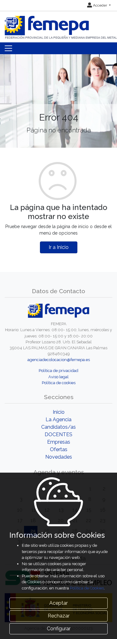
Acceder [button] (100, 5)
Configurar (59, 629)
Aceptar (58, 603)
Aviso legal (58, 376)
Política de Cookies (87, 588)
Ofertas (58, 449)
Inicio (59, 412)
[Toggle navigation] (8, 48)
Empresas (58, 442)
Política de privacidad (58, 370)
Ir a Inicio (59, 247)
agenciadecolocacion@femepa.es (58, 359)
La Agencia (58, 419)
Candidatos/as (58, 427)
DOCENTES (58, 434)
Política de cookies (59, 382)
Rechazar (59, 616)
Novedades (58, 457)
